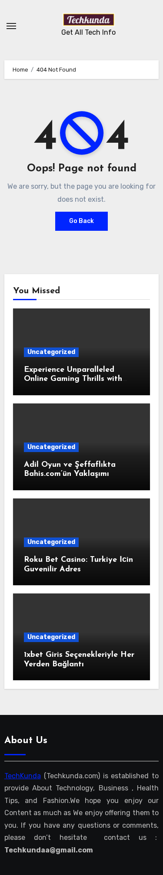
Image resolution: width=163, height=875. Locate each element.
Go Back (81, 221)
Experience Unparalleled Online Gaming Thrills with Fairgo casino (73, 379)
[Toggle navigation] (11, 26)
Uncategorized (51, 352)
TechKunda (22, 776)
